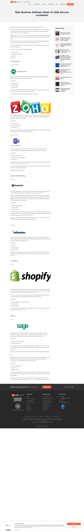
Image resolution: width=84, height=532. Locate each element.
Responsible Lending (48, 416)
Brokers (44, 4)
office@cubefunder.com (65, 402)
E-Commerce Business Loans (48, 398)
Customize (73, 526)
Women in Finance (30, 400)
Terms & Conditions (28, 416)
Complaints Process (56, 416)
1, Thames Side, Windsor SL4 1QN (65, 399)
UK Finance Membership (31, 398)
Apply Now (70, 4)
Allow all (73, 523)
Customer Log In (51, 4)
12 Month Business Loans (47, 402)
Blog (57, 4)
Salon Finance (45, 409)
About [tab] (29, 4)
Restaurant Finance (46, 404)
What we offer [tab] (37, 4)
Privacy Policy (35, 416)
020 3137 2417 (33, 387)
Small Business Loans (46, 400)
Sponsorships (63, 4)
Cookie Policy (41, 416)
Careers (28, 404)
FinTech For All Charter (31, 402)
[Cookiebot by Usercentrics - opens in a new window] (8, 530)
